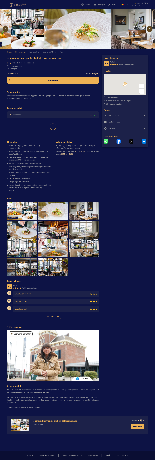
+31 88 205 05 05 (81, 151)
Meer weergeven (53, 316)
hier (13, 178)
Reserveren (137, 426)
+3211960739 (122, 455)
